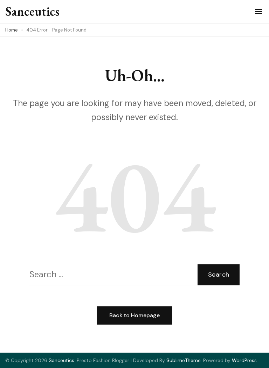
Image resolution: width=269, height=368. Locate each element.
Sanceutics (32, 11)
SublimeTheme (183, 360)
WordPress (244, 360)
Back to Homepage (134, 315)
